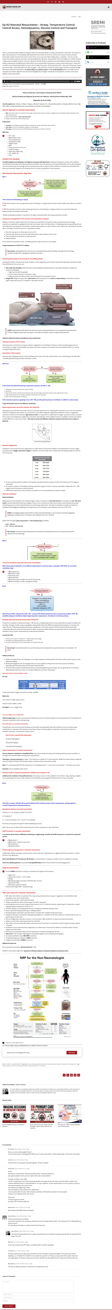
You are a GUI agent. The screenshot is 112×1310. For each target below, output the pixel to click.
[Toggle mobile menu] (109, 7)
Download (24, 84)
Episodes (45, 1064)
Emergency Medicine (37, 1064)
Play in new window (14, 84)
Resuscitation (64, 1064)
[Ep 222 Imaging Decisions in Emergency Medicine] (14, 1105)
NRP (37, 1065)
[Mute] (75, 81)
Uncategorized (72, 1064)
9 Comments (42, 1065)
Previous (74, 16)
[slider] (78, 81)
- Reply (27, 1149)
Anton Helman (7, 1064)
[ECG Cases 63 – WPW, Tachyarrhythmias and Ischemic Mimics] (70, 1105)
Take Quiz (72, 1053)
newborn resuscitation (29, 1065)
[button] (42, 1043)
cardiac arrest (9, 1065)
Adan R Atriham (12, 1216)
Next (79, 16)
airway (4, 1065)
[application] (42, 81)
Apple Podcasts (14, 86)
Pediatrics (58, 1064)
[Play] (4, 81)
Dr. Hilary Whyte (20, 1065)
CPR (14, 1065)
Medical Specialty (51, 1064)
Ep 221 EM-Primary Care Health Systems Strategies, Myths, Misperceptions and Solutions (41, 1126)
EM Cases (29, 1064)
